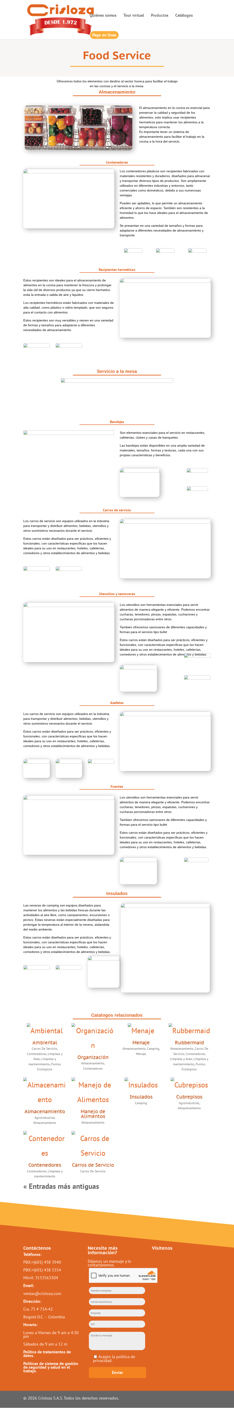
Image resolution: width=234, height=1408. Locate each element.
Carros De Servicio (44, 1049)
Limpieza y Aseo (181, 1059)
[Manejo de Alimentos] (93, 1092)
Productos (159, 15)
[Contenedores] (44, 1145)
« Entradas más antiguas (61, 1186)
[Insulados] (141, 1084)
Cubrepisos (189, 1097)
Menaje (141, 1042)
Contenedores (36, 1054)
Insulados (141, 1097)
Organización (93, 1057)
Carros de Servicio (93, 1165)
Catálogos (184, 16)
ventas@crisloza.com (42, 1293)
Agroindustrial (45, 1118)
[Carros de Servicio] (93, 1145)
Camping (153, 1049)
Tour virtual (133, 16)
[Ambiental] (44, 1030)
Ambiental (44, 1042)
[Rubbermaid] (189, 1030)
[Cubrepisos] (189, 1084)
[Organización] (93, 1037)
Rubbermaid (189, 1042)
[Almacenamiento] (44, 1092)
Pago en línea (104, 35)
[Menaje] (141, 1030)
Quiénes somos (103, 16)
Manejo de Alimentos (93, 1113)
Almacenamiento (92, 1063)
